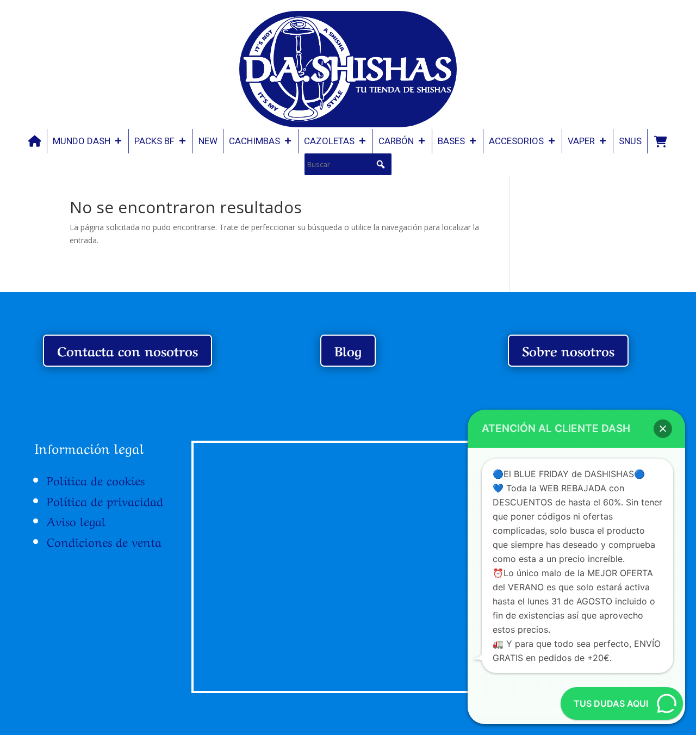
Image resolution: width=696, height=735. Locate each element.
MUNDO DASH (81, 140)
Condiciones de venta (104, 540)
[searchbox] (347, 164)
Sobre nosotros (568, 350)
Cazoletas (329, 140)
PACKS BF (154, 140)
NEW (207, 140)
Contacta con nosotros (127, 350)
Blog (348, 350)
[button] (380, 164)
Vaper (581, 140)
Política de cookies (96, 479)
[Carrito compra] (660, 141)
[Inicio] (35, 141)
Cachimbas (254, 140)
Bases (451, 140)
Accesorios (516, 140)
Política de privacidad (105, 500)
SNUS (630, 140)
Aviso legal (76, 520)
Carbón (396, 140)
